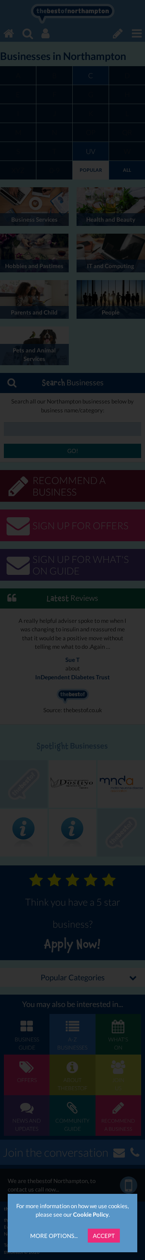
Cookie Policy (91, 1214)
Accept (104, 1235)
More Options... (54, 1235)
